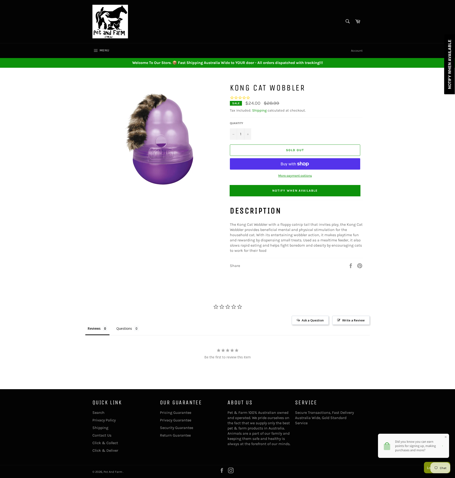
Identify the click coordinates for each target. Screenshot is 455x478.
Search (98, 412)
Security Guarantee (176, 427)
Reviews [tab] (94, 328)
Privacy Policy (104, 420)
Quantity (236, 123)
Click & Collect (105, 443)
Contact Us (101, 435)
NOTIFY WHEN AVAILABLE (295, 190)
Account (357, 50)
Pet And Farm (113, 471)
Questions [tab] (124, 328)
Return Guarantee (175, 435)
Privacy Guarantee (175, 420)
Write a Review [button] (353, 320)
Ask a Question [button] (313, 320)
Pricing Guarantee (175, 412)
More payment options (295, 176)
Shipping (259, 110)
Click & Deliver (105, 450)
